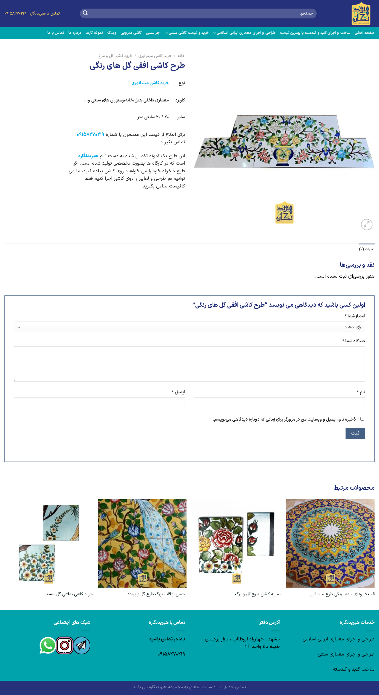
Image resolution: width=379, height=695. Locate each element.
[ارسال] (85, 14)
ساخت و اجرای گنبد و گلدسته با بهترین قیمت (315, 33)
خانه (181, 56)
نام (361, 392)
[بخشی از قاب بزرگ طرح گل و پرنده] (142, 543)
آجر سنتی (153, 33)
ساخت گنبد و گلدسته (354, 669)
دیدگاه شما (353, 341)
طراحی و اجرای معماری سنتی (346, 654)
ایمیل (178, 392)
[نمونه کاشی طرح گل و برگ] (236, 543)
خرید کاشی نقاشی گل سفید (69, 594)
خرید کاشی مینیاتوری (155, 56)
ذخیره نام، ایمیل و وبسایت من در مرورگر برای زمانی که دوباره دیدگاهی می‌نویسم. (284, 419)
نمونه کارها (94, 33)
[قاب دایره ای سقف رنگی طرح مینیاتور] (330, 543)
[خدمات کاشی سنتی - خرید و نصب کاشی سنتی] (350, 13)
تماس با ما (56, 33)
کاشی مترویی (131, 33)
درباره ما (74, 33)
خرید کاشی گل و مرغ (115, 56)
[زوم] (366, 224)
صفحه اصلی (365, 33)
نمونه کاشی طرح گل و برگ (258, 594)
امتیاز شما (355, 316)
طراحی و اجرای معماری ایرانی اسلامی (246, 33)
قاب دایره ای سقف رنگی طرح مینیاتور (342, 594)
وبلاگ (111, 33)
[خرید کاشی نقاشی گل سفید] (48, 543)
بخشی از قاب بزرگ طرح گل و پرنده (157, 594)
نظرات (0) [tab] (367, 249)
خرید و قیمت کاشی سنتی (188, 33)
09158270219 (90, 134)
